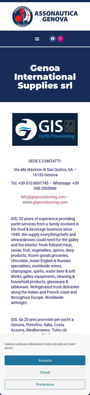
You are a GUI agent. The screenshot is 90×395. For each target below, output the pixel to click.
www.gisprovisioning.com (45, 202)
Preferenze (45, 384)
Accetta (45, 360)
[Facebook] (52, 38)
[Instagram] (60, 38)
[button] (37, 38)
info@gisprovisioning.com (43, 197)
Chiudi (45, 372)
